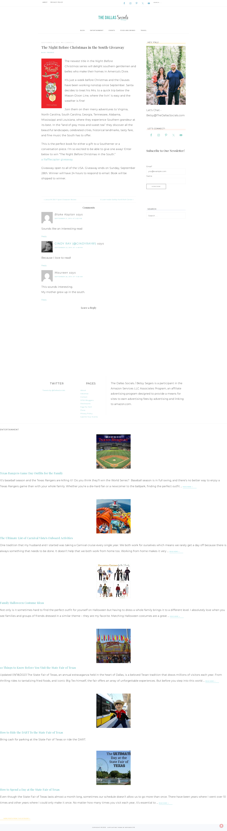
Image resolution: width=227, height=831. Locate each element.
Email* (149, 166)
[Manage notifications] (221, 826)
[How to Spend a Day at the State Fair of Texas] (113, 768)
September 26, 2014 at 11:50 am (69, 276)
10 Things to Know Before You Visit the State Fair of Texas (38, 667)
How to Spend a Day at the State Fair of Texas (30, 789)
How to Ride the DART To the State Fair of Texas (31, 732)
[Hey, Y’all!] (166, 75)
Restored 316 (130, 827)
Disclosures (85, 403)
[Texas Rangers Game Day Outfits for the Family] (113, 451)
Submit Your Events (89, 417)
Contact (83, 397)
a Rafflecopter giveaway (57, 159)
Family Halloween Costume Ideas (22, 603)
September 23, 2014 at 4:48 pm (69, 247)
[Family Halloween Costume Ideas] (113, 581)
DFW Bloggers (87, 400)
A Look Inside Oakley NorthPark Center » (117, 199)
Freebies (50, 52)
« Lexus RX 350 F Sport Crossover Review (60, 199)
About (83, 390)
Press (82, 410)
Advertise (84, 394)
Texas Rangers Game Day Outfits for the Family (31, 473)
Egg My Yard (86, 407)
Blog (43, 52)
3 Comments (68, 43)
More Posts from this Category (16, 818)
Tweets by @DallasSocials (54, 390)
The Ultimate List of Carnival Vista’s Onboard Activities (36, 538)
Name (149, 176)
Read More (187, 487)
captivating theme (114, 827)
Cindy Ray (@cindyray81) (75, 243)
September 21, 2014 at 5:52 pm (68, 218)
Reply (44, 236)
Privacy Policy (86, 413)
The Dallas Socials (113, 17)
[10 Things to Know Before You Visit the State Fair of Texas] (113, 646)
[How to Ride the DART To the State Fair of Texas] (113, 711)
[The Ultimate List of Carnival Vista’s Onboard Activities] (113, 516)
